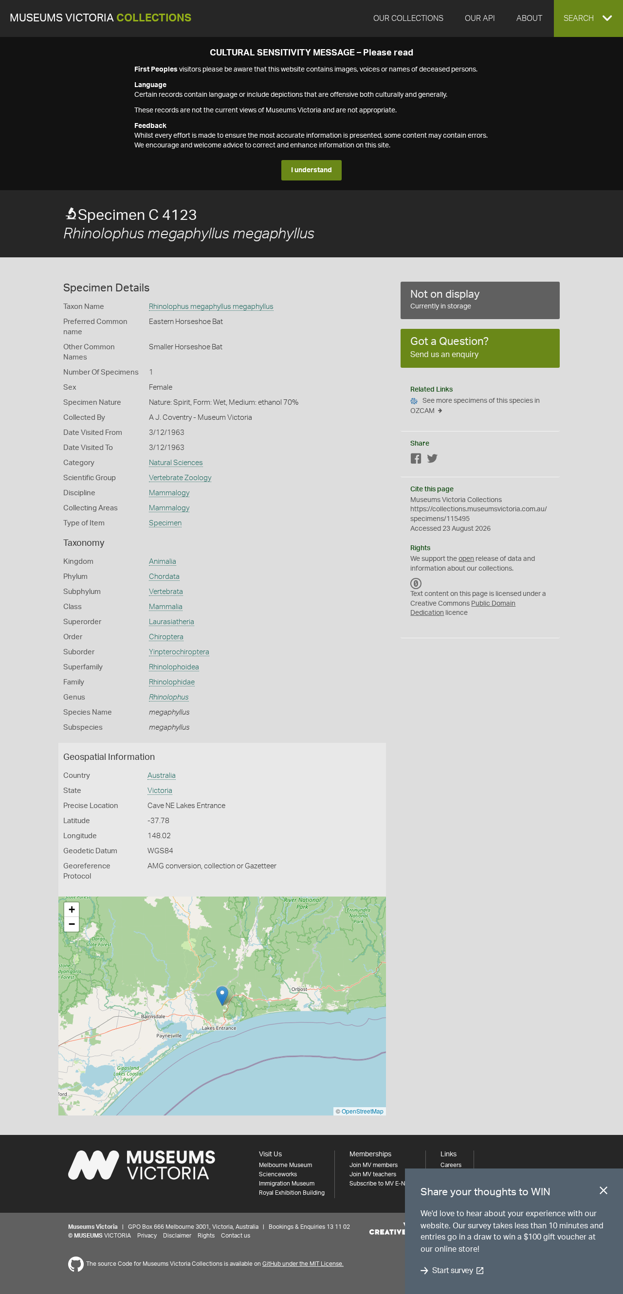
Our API (480, 18)
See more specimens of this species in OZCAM (475, 405)
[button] (588, 18)
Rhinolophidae (172, 682)
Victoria (159, 790)
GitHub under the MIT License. (303, 1264)
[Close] (603, 1192)
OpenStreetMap (363, 1111)
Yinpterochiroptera (179, 652)
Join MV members (373, 1165)
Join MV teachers (372, 1174)
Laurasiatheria (171, 622)
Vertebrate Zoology (180, 478)
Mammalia (166, 607)
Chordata (164, 576)
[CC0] (416, 583)
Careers (450, 1165)
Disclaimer (177, 1236)
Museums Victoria (100, 18)
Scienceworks (278, 1174)
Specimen (165, 523)
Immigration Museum (286, 1183)
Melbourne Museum (285, 1165)
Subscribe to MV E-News (382, 1183)
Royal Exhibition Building (292, 1193)
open (466, 559)
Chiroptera (166, 637)
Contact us (235, 1236)
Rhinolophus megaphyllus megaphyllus (211, 306)
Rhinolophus (169, 697)
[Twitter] (432, 460)
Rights (206, 1236)
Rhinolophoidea (174, 667)
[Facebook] (416, 460)
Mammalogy (169, 493)
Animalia (162, 561)
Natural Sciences (176, 463)
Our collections (408, 18)
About (529, 18)
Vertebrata (166, 591)
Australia (161, 775)
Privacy (147, 1236)
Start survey (452, 1271)
